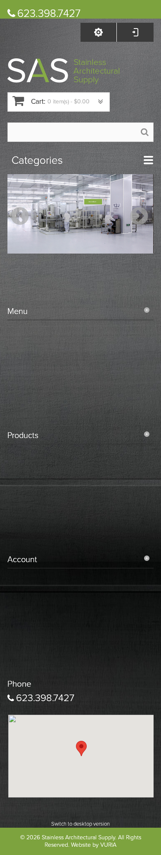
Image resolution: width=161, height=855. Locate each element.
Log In (135, 32)
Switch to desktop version (80, 824)
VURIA (108, 844)
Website (81, 844)
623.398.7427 (48, 13)
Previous (17, 216)
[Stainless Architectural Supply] (63, 71)
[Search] (145, 132)
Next (137, 216)
